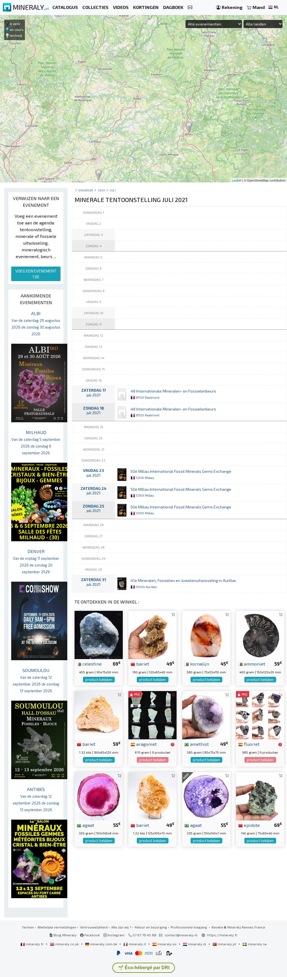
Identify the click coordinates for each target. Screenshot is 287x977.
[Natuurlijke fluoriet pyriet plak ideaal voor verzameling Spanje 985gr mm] (260, 714)
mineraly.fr (35, 944)
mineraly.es (167, 944)
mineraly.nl (197, 944)
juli (113, 190)
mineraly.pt (227, 944)
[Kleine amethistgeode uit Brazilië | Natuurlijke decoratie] (206, 714)
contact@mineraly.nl (181, 935)
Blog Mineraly (65, 935)
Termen (28, 927)
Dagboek (85, 190)
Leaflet (236, 180)
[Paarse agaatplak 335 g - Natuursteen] (206, 795)
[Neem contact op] (190, 7)
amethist (199, 744)
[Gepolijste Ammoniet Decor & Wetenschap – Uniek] (260, 634)
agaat (87, 825)
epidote (251, 825)
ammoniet (254, 663)
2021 (101, 190)
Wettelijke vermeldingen (57, 927)
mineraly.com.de (103, 944)
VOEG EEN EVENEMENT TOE (35, 274)
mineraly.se (257, 944)
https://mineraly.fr (222, 935)
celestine (91, 663)
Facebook (92, 935)
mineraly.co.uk (67, 944)
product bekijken (98, 679)
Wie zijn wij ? (121, 927)
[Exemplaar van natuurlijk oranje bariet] (152, 795)
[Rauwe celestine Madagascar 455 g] (99, 634)
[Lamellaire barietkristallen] (152, 634)
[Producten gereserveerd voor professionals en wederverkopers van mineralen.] (172, 744)
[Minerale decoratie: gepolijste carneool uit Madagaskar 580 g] (206, 634)
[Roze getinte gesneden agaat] (99, 795)
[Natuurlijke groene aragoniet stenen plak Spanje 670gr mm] (152, 714)
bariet (142, 663)
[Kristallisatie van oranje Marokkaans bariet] (99, 714)
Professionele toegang (189, 927)
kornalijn (199, 663)
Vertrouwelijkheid (94, 927)
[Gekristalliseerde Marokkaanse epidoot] (260, 795)
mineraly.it (137, 944)
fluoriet (251, 744)
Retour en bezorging (151, 927)
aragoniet (146, 744)
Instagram (115, 935)
